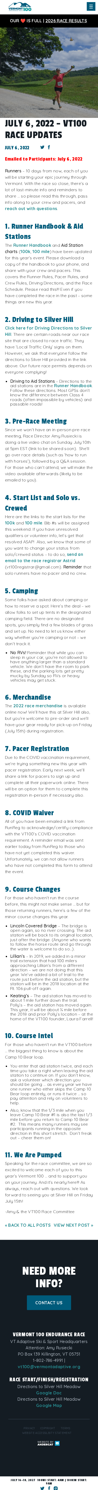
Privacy (29, 1428)
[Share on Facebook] (49, 148)
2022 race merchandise (38, 705)
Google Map (49, 1405)
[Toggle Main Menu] (91, 6)
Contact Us (48, 1302)
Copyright (47, 1428)
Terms (65, 1428)
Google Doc (49, 1392)
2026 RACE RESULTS (66, 20)
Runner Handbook (32, 245)
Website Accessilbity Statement (47, 1433)
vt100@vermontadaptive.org (49, 1366)
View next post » (73, 1225)
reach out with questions (31, 208)
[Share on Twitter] (42, 148)
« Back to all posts (28, 1225)
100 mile (41, 251)
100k (25, 251)
